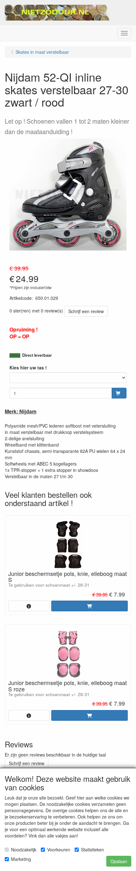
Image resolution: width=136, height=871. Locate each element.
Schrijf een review (86, 311)
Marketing (21, 859)
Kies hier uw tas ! (28, 367)
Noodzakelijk (23, 849)
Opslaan (118, 861)
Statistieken (92, 849)
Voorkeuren (58, 849)
